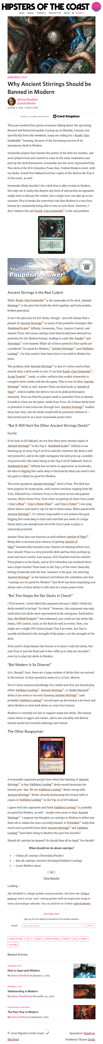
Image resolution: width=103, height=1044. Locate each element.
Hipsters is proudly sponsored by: (35, 116)
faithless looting (52, 939)
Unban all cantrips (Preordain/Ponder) (40, 855)
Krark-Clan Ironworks (49, 211)
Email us (89, 1033)
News (21, 13)
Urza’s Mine (16, 504)
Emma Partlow (19, 1017)
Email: (14, 925)
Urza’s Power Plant (40, 504)
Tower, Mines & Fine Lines (19, 1007)
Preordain (14, 343)
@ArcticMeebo (26, 103)
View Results (52, 878)
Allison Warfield (27, 99)
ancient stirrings (16, 939)
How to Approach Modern (24, 970)
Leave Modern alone (28, 865)
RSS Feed (13, 1039)
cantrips (37, 939)
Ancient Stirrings (31, 323)
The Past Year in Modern (23, 1012)
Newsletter (55, 13)
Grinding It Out (17, 77)
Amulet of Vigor (77, 536)
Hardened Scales (18, 328)
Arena (30, 13)
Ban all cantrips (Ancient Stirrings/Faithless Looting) (49, 860)
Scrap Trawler (16, 376)
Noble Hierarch (78, 690)
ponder (84, 939)
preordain (13, 945)
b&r (28, 939)
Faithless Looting (26, 690)
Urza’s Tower (68, 504)
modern (66, 939)
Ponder (79, 338)
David (91, 1039)
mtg (75, 939)
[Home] (51, 6)
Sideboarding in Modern (23, 991)
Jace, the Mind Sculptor (22, 618)
